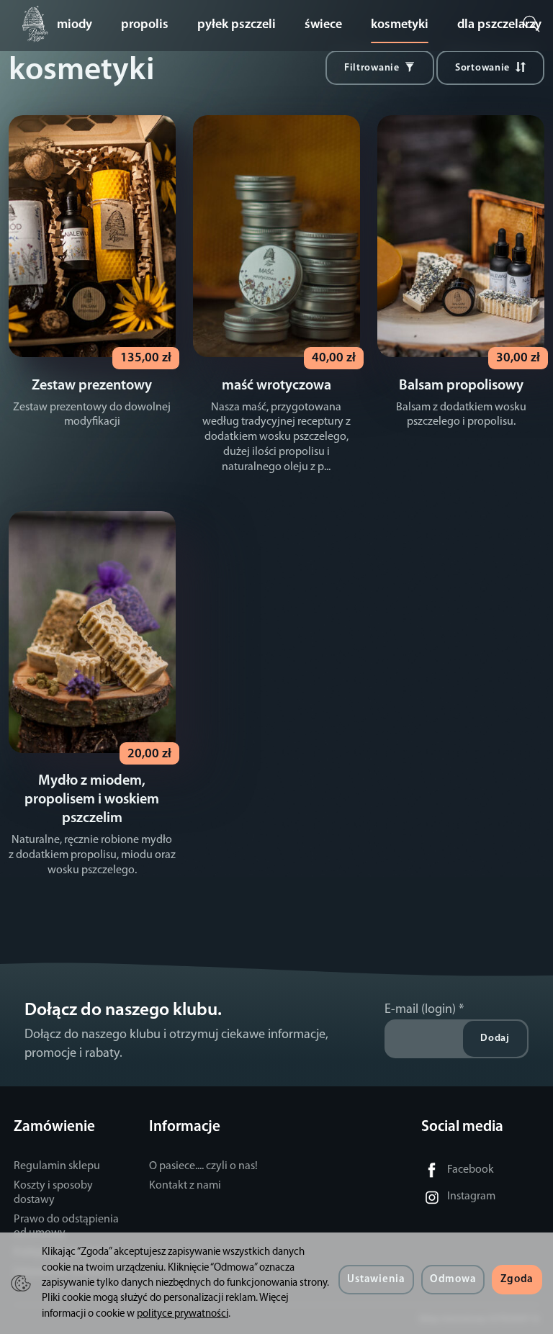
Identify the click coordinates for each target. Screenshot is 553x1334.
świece (323, 25)
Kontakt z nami (185, 1185)
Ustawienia (376, 1279)
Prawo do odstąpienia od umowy (66, 1226)
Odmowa (453, 1279)
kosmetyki (399, 25)
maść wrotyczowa (276, 386)
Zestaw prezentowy (92, 386)
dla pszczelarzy (499, 25)
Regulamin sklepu (57, 1166)
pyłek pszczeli (236, 25)
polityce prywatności (182, 1314)
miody (74, 25)
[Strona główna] (38, 24)
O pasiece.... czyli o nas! (203, 1166)
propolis (144, 25)
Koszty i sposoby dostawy (53, 1192)
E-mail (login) (420, 1010)
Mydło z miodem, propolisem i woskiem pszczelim (91, 800)
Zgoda (517, 1279)
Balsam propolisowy (461, 386)
